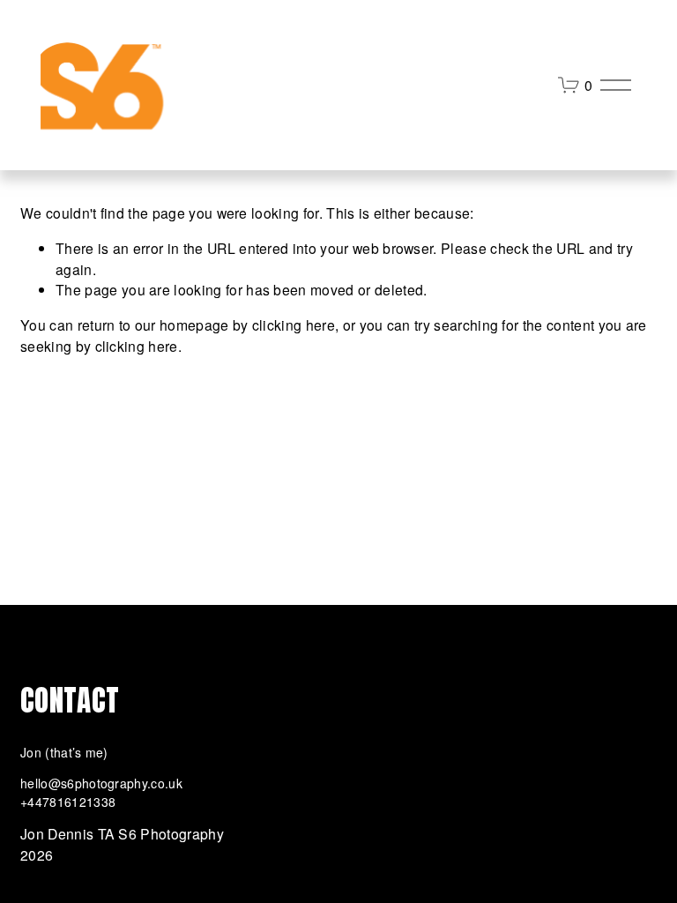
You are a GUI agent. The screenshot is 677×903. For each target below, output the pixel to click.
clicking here (293, 324)
